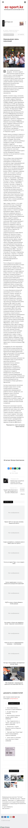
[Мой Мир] (13, 468)
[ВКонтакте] (8, 468)
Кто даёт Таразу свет (12, 711)
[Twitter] (8, 817)
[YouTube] (14, 817)
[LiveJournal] (19, 468)
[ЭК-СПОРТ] (14, 6)
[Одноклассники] (11, 468)
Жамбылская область (14, 30)
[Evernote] (17, 468)
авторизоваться (14, 698)
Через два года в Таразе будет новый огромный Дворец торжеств (14, 733)
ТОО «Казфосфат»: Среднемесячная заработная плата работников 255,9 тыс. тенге (13, 684)
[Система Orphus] (10, 747)
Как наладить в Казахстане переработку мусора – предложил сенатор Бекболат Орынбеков (13, 624)
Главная (6, 30)
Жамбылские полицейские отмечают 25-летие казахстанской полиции (17, 482)
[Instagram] (11, 817)
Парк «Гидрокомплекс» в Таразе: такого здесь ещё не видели (12, 722)
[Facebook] (5, 817)
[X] (15, 468)
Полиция (16, 473)
